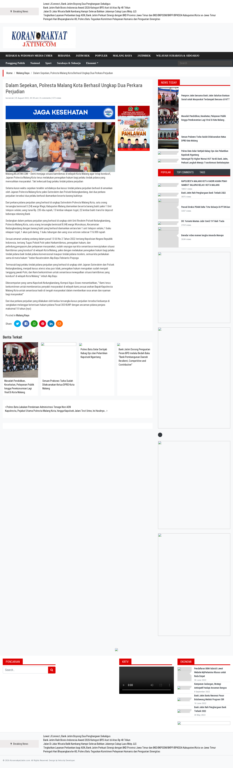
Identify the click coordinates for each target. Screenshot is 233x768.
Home (9, 73)
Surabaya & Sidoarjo (69, 63)
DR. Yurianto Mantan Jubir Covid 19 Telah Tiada (202, 221)
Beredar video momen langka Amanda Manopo (202, 235)
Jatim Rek (83, 55)
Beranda (64, 55)
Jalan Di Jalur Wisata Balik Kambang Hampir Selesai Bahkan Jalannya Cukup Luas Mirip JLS (90, 11)
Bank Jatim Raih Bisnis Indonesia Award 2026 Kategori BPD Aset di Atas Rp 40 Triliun (86, 7)
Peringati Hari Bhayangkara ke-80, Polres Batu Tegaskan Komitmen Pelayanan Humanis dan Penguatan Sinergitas (101, 19)
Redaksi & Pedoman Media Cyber (29, 55)
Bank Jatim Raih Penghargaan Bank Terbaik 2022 (203, 193)
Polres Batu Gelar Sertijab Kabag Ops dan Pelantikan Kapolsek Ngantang (94, 353)
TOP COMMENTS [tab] (185, 172)
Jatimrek (144, 55)
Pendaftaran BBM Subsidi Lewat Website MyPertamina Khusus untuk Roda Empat (210, 672)
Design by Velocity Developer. (62, 760)
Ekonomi (91, 63)
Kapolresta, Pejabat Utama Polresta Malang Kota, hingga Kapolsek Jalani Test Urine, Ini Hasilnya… (55, 410)
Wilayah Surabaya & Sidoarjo (177, 55)
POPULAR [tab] (166, 172)
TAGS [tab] (202, 172)
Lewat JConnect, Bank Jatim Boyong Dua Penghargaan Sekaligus (76, 3)
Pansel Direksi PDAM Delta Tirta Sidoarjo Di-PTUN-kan (205, 207)
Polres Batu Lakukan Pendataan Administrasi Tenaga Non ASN (38, 407)
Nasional (35, 63)
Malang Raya (122, 55)
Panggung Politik (15, 63)
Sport (48, 63)
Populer (101, 55)
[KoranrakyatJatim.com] (39, 37)
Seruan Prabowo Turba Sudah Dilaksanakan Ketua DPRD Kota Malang (58, 384)
